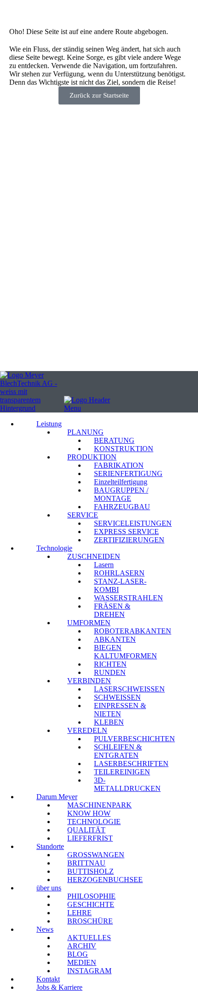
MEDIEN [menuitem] (81, 962)
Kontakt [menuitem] (48, 979)
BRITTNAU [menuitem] (86, 863)
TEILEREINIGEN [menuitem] (122, 772)
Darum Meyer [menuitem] (56, 797)
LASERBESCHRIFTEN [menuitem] (131, 763)
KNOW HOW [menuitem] (89, 813)
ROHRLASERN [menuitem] (119, 573)
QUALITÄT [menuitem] (86, 830)
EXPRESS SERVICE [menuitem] (126, 531)
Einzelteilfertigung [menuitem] (120, 482)
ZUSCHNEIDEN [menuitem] (93, 556)
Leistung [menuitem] (49, 424)
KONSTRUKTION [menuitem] (123, 449)
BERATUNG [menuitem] (114, 440)
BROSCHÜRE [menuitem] (90, 921)
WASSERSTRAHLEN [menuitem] (128, 598)
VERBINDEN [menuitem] (89, 681)
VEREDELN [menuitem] (87, 730)
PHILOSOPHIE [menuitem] (91, 896)
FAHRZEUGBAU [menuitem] (122, 507)
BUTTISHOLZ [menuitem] (90, 871)
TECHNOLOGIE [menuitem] (94, 821)
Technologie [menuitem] (54, 548)
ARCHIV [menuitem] (81, 946)
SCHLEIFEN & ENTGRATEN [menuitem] (118, 751)
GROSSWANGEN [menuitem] (95, 855)
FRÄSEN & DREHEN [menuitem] (112, 610)
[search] (3, 351)
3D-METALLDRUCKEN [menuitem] (127, 784)
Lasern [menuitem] (104, 565)
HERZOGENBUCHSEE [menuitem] (105, 879)
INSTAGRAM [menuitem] (89, 971)
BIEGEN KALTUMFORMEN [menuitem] (125, 652)
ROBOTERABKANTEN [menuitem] (132, 631)
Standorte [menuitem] (50, 846)
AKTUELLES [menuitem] (89, 937)
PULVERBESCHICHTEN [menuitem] (134, 739)
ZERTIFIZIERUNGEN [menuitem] (129, 540)
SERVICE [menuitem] (82, 515)
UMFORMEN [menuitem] (89, 623)
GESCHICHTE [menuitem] (90, 904)
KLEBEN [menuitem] (109, 722)
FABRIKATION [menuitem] (119, 465)
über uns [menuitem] (48, 888)
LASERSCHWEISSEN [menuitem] (129, 689)
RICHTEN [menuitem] (110, 664)
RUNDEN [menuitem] (110, 672)
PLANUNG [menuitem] (85, 432)
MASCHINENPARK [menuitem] (99, 805)
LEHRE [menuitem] (79, 913)
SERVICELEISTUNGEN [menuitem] (133, 523)
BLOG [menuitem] (77, 954)
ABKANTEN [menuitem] (115, 639)
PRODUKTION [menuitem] (91, 457)
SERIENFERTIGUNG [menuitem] (128, 473)
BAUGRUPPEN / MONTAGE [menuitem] (121, 494)
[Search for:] (42, 357)
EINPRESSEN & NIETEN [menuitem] (120, 710)
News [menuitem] (44, 929)
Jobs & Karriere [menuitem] (59, 987)
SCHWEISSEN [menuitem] (117, 697)
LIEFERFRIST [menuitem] (90, 838)
